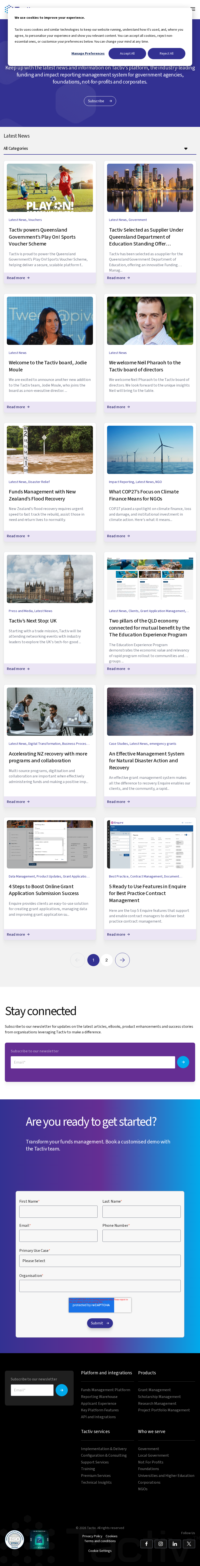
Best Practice (119, 876)
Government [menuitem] (148, 1449)
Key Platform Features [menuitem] (100, 1410)
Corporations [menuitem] (149, 1482)
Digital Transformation (44, 743)
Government (138, 219)
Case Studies (118, 743)
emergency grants (163, 743)
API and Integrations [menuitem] (98, 1417)
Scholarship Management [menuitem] (159, 1396)
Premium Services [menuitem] (96, 1475)
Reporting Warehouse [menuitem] (99, 1396)
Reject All (166, 53)
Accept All (127, 53)
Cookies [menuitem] (112, 1536)
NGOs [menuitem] (143, 1489)
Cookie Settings (99, 1551)
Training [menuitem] (88, 1469)
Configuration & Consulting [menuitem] (104, 1455)
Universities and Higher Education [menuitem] (166, 1475)
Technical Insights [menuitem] (96, 1482)
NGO (158, 482)
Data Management (22, 876)
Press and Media (21, 611)
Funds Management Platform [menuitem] (105, 1390)
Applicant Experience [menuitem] (98, 1403)
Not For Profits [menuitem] (150, 1462)
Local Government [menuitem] (153, 1455)
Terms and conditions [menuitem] (100, 1541)
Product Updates (49, 876)
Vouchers (35, 219)
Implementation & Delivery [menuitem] (104, 1449)
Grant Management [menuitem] (154, 1390)
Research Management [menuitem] (157, 1403)
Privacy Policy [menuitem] (92, 1536)
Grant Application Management (162, 611)
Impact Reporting (121, 482)
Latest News (18, 219)
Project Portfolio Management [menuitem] (164, 1410)
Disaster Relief (39, 482)
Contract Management (146, 876)
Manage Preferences (88, 53)
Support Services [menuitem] (95, 1462)
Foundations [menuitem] (148, 1469)
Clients (134, 611)
